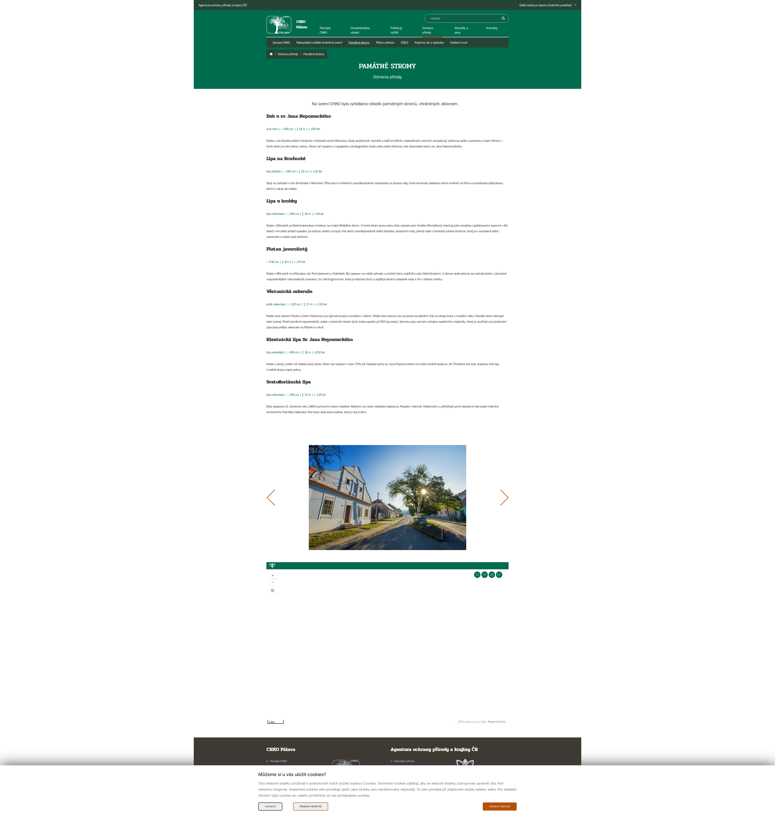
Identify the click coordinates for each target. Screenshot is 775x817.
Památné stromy (359, 42)
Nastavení (270, 806)
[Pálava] (271, 54)
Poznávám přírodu (404, 761)
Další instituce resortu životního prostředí (545, 5)
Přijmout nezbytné (311, 806)
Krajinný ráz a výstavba (429, 42)
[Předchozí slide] (271, 497)
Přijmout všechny (499, 806)
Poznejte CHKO (278, 761)
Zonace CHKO (281, 42)
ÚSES (404, 42)
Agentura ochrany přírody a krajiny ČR (223, 5)
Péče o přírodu (385, 42)
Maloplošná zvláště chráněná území (319, 42)
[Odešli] (503, 18)
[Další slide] (504, 497)
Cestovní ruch (458, 42)
